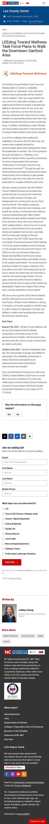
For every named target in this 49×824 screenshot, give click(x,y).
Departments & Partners (15, 722)
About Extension (12, 714)
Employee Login (37, 821)
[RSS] (24, 774)
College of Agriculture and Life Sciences (23, 727)
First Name (7, 468)
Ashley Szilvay (18, 61)
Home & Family (27, 636)
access (6, 641)
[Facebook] (6, 774)
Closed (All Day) (35, 21)
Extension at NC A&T (14, 735)
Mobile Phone (8, 489)
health (40, 636)
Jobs (6, 718)
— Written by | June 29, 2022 (19, 61)
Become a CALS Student (15, 731)
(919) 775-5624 (13, 21)
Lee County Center (16, 11)
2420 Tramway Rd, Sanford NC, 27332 (22, 16)
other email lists (24, 570)
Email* (5, 457)
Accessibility (24, 814)
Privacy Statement (22, 785)
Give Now (8, 739)
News (4, 30)
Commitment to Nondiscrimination (28, 782)
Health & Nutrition (10, 636)
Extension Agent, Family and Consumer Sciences (32, 615)
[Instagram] (12, 774)
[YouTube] (18, 774)
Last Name (7, 478)
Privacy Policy (15, 578)
